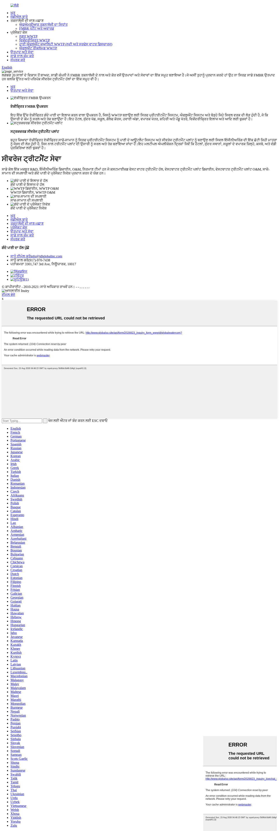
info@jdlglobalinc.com (36, 256)
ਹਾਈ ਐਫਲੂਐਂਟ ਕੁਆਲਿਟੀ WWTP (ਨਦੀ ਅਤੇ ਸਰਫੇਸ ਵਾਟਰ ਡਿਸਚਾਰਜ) (65, 44)
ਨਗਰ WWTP (28, 36)
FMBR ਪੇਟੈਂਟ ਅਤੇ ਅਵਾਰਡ (36, 28)
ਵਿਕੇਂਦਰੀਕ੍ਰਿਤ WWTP (34, 40)
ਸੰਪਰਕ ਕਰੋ (17, 60)
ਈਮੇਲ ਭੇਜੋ (8, 295)
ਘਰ (12, 13)
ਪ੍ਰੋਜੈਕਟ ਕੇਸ (18, 227)
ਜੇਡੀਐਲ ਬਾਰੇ (19, 17)
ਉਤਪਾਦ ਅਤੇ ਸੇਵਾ (22, 52)
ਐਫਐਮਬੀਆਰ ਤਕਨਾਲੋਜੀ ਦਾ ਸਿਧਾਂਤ (43, 24)
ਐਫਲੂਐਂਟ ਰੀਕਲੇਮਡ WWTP (38, 48)
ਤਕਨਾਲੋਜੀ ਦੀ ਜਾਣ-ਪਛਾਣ (27, 223)
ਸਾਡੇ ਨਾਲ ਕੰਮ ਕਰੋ (22, 56)
